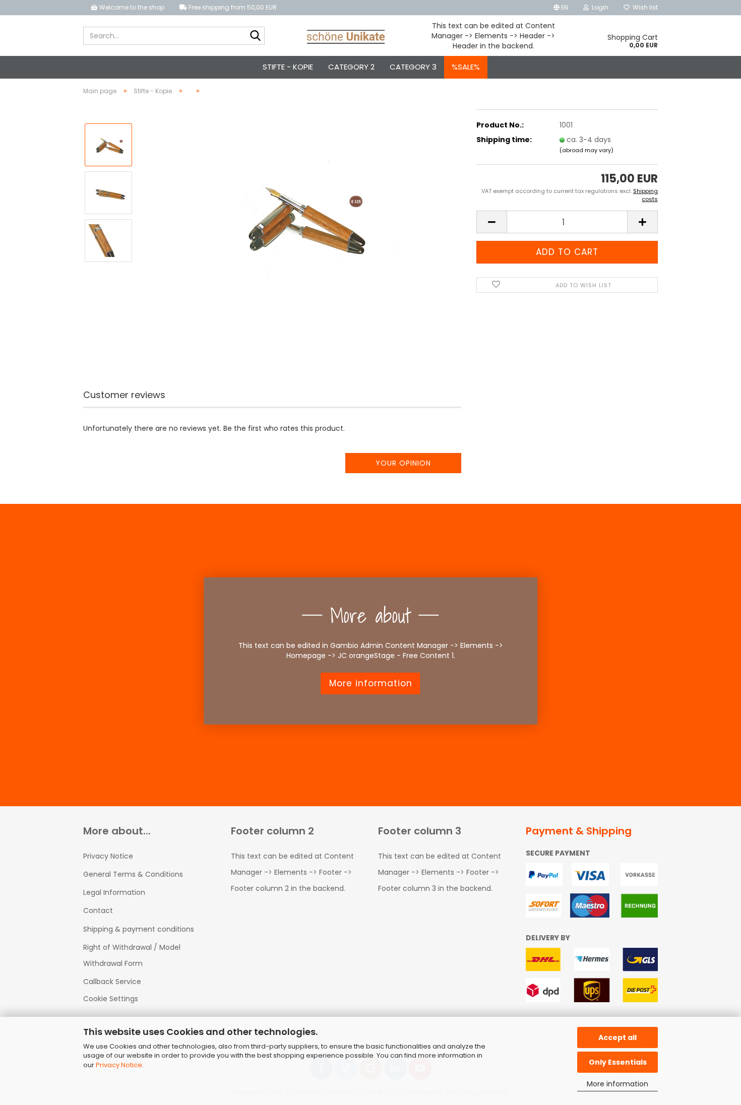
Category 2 (351, 66)
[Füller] (301, 216)
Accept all (617, 1037)
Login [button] (598, 7)
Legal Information (114, 892)
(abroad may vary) (586, 150)
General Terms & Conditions (133, 874)
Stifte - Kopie (288, 66)
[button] (561, 7)
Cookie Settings (110, 999)
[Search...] (255, 36)
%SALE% (466, 66)
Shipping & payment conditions (138, 929)
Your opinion (403, 463)
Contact (98, 910)
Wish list (644, 7)
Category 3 (413, 66)
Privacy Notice (119, 1065)
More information (617, 1084)
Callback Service (112, 982)
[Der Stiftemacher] (346, 36)
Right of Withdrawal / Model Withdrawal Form (131, 955)
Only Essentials (618, 1062)
